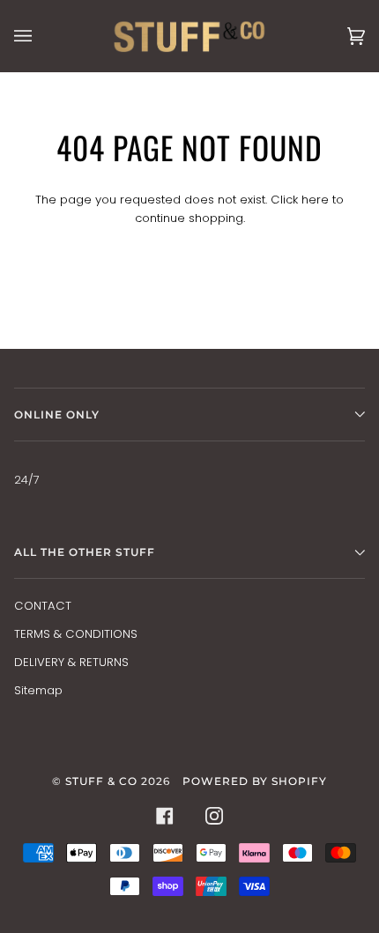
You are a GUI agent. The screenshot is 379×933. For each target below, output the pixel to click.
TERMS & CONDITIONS (75, 634)
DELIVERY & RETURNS (71, 662)
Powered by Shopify (254, 781)
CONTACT (42, 605)
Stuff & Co (101, 781)
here (315, 199)
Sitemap (38, 690)
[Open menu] (40, 35)
